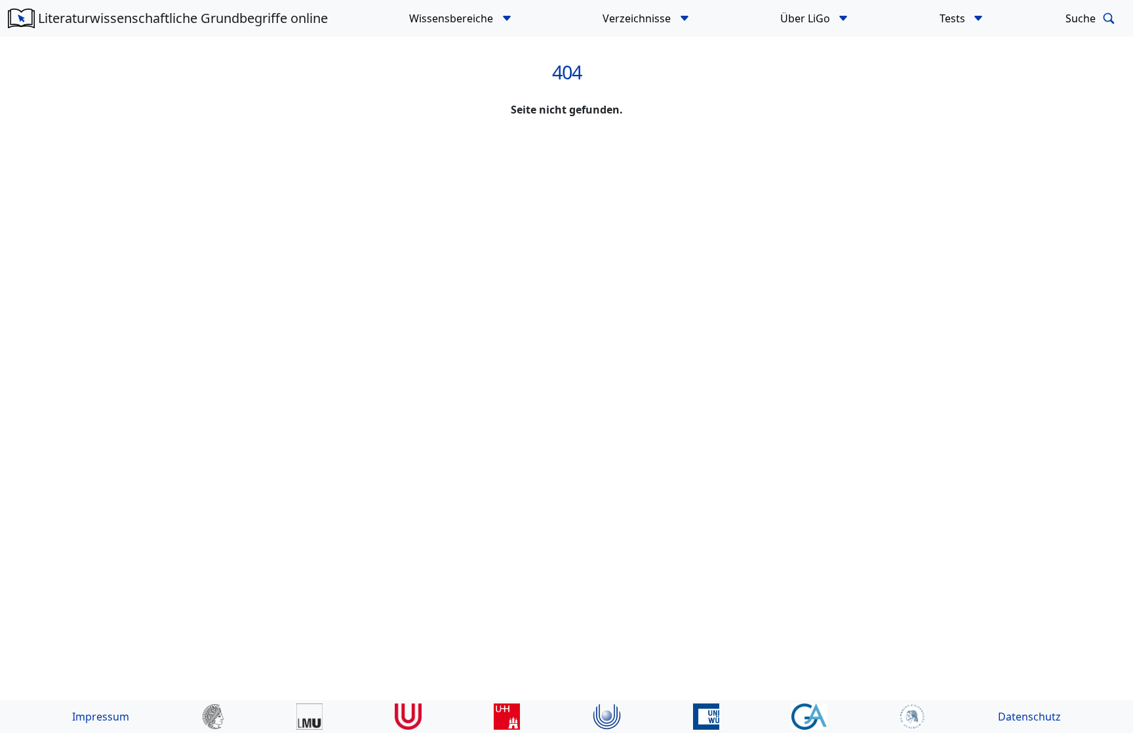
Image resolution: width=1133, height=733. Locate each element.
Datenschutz (1029, 716)
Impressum (100, 716)
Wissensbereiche (452, 18)
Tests (954, 18)
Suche (1081, 18)
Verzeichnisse (638, 18)
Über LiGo (806, 18)
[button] (506, 18)
